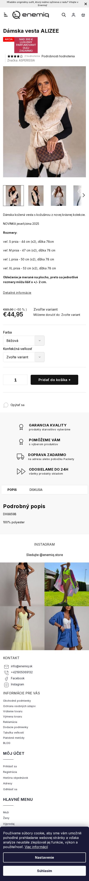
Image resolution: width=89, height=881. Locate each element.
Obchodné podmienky (17, 700)
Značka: (21, 60)
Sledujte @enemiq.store (44, 555)
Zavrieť (52, 403)
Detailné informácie (17, 292)
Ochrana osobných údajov (19, 706)
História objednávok (15, 777)
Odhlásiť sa (10, 789)
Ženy (6, 818)
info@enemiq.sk (21, 666)
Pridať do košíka (52, 380)
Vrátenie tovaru (12, 711)
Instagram (17, 684)
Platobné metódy (13, 737)
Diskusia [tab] (36, 489)
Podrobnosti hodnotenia (58, 56)
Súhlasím (44, 871)
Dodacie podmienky (15, 727)
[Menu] (6, 14)
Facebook (18, 678)
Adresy (7, 783)
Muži (6, 812)
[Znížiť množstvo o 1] (7, 380)
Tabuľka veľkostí (13, 732)
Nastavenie (44, 857)
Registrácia (10, 772)
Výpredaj (8, 823)
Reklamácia (10, 722)
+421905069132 (22, 672)
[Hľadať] (64, 15)
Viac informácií (36, 847)
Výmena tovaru (12, 716)
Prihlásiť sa (10, 766)
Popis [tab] (12, 489)
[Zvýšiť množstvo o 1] (23, 380)
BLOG (6, 743)
